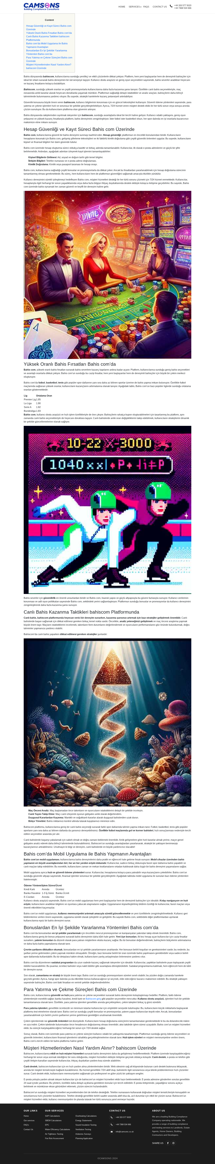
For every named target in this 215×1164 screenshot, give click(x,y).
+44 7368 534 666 (182, 8)
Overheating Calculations (86, 1116)
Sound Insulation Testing (85, 1125)
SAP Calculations (52, 1116)
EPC (47, 1125)
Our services (29, 1120)
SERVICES (134, 6)
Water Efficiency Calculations (57, 1129)
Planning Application (84, 1138)
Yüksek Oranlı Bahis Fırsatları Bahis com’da (49, 33)
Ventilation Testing (83, 1129)
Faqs (146, 6)
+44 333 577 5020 (182, 5)
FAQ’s (26, 1125)
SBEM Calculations (53, 1120)
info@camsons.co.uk (125, 1132)
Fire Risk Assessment (54, 1138)
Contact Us (160, 6)
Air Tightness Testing (54, 1134)
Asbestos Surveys (83, 1134)
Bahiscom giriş (93, 999)
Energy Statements (83, 1120)
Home (121, 6)
